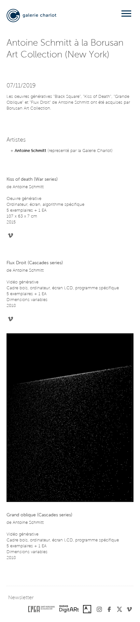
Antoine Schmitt (30, 151)
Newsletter (21, 597)
